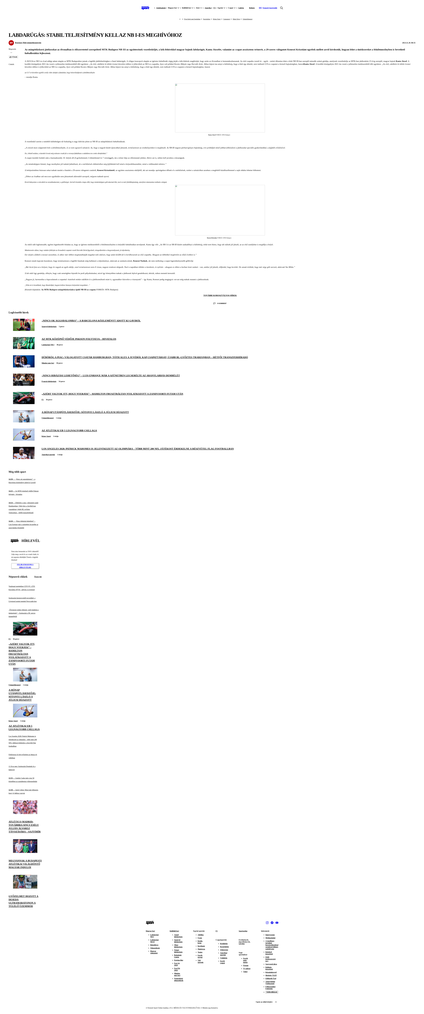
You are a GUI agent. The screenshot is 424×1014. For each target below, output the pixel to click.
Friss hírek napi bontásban (192, 19)
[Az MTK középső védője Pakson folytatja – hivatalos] (24, 348)
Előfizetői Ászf (270, 978)
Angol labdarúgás (178, 936)
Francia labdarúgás (49, 381)
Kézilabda (224, 944)
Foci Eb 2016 (177, 969)
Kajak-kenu (200, 942)
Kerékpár (201, 946)
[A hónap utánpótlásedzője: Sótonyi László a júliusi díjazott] (24, 422)
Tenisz (200, 952)
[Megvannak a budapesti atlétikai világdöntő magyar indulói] (25, 852)
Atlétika (201, 935)
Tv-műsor (247, 969)
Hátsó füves (236, 19)
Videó (245, 972)
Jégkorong (224, 950)
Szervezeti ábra (271, 964)
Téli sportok (200, 961)
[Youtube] (277, 922)
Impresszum (270, 935)
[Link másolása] (11, 52)
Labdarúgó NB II (154, 941)
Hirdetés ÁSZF (271, 975)
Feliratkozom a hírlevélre (25, 566)
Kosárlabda (224, 947)
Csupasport (226, 19)
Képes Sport (217, 19)
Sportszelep (243, 931)
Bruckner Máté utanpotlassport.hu (28, 43)
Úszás (200, 938)
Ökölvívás (201, 949)
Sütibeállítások (271, 992)
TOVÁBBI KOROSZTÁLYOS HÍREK (220, 295)
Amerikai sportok (48, 455)
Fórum (245, 965)
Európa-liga (178, 960)
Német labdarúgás (178, 951)
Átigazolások (155, 948)
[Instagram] (267, 922)
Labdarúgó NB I (48, 345)
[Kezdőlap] (145, 8)
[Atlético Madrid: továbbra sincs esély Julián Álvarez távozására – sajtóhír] (25, 813)
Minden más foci (48, 363)
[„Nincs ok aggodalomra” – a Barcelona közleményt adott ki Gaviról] (24, 330)
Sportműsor (206, 19)
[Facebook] (272, 922)
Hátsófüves (154, 945)
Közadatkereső (271, 972)
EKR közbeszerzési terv (270, 959)
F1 (214, 8)
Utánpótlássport (247, 19)
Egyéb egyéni (200, 956)
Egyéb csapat (222, 962)
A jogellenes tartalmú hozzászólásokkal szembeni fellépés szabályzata (271, 945)
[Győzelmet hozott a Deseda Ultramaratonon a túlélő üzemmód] (25, 888)
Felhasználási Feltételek (270, 988)
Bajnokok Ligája (178, 956)
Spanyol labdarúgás (49, 326)
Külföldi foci (174, 931)
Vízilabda (223, 958)
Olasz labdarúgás (178, 946)
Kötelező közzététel (269, 953)
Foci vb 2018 (177, 964)
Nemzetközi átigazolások (178, 979)
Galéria (241, 8)
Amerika (208, 8)
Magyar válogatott (154, 952)
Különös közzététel (269, 968)
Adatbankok (161, 8)
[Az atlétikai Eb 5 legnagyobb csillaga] (24, 440)
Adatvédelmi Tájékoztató (270, 983)
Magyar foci (150, 931)
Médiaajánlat (270, 938)
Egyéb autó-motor (245, 960)
